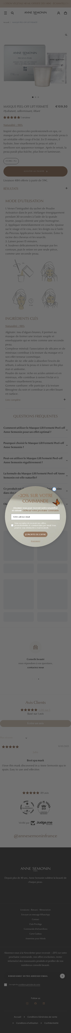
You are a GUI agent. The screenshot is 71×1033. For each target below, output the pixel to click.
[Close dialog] (54, 489)
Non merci (35, 541)
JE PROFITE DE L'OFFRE (35, 534)
